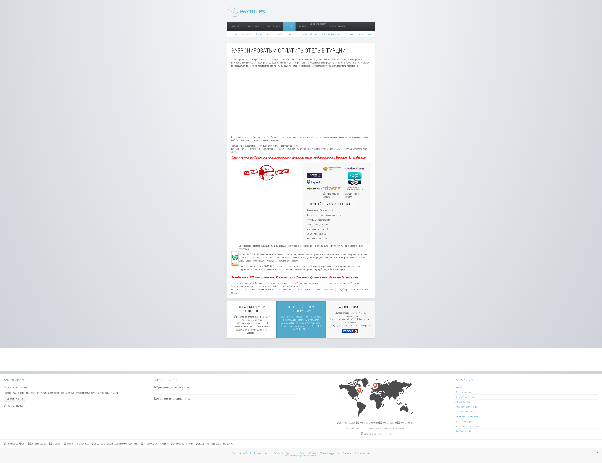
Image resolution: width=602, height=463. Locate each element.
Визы (304, 34)
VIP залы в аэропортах (465, 411)
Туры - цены (253, 26)
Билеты (302, 26)
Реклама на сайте (364, 34)
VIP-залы (314, 34)
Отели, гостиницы (463, 392)
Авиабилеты (461, 387)
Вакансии (349, 34)
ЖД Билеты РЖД (462, 402)
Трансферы (293, 34)
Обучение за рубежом (331, 34)
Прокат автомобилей (243, 34)
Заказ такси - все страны (466, 416)
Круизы (259, 34)
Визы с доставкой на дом (466, 406)
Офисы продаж (337, 26)
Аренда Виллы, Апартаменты (468, 426)
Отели (289, 26)
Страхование (272, 26)
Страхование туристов (465, 397)
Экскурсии (280, 34)
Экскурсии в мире (463, 421)
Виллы (269, 34)
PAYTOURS (235, 26)
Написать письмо (14, 399)
